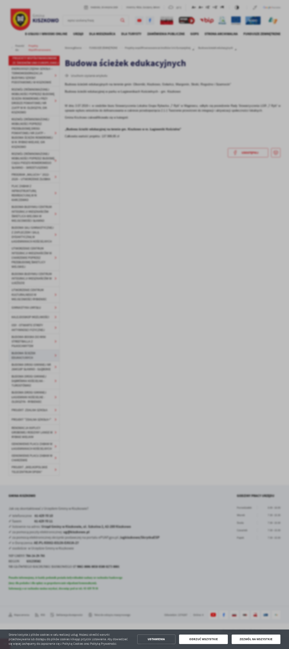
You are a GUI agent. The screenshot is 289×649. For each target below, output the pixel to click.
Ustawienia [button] (156, 639)
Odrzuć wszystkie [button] (203, 639)
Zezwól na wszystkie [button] (256, 639)
